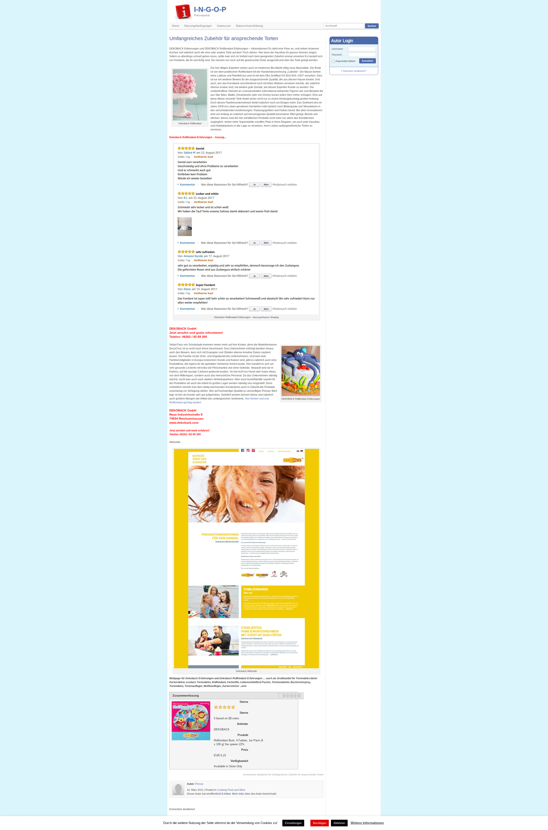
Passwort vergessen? (354, 71)
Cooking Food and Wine (231, 789)
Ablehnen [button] (339, 823)
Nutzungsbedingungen (198, 25)
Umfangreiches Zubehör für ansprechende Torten (223, 38)
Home (175, 25)
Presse (199, 783)
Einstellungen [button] (293, 823)
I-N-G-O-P (210, 11)
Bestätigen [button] (319, 823)
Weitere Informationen (367, 823)
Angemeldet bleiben (345, 61)
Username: (337, 49)
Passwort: (337, 54)
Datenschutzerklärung (249, 25)
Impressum (224, 25)
